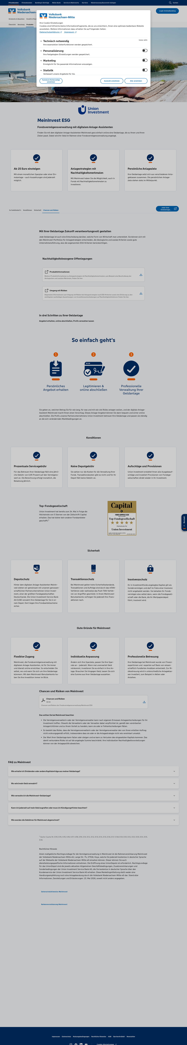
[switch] (144, 50)
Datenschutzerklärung (50, 32)
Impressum (69, 32)
